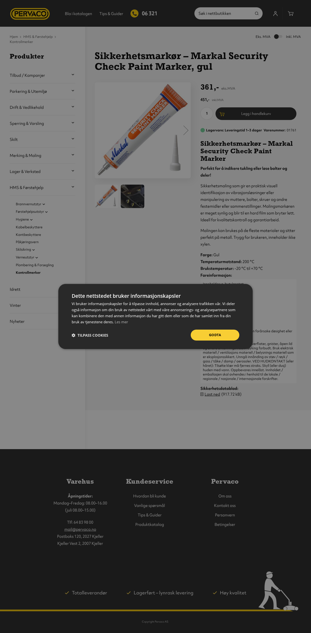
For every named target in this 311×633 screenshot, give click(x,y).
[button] (90, 335)
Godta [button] (215, 335)
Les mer (121, 321)
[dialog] (155, 316)
